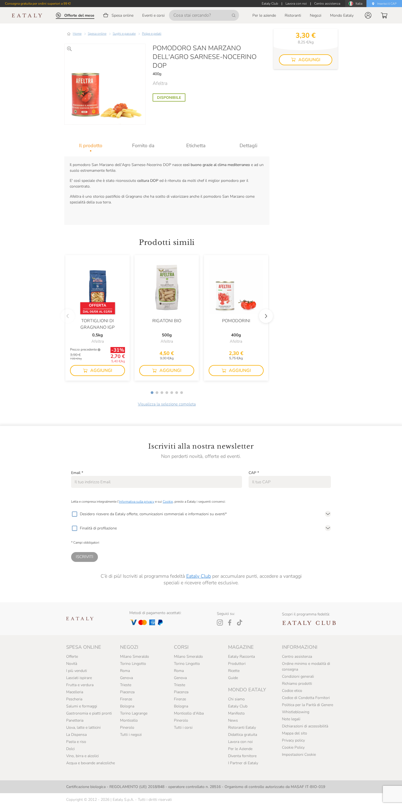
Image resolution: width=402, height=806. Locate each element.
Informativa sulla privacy (136, 501)
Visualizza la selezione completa (167, 404)
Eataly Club (198, 576)
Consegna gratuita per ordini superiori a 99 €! (38, 3)
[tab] (91, 145)
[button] (368, 15)
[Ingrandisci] (69, 49)
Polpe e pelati (151, 33)
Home (77, 33)
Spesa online (97, 33)
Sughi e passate (124, 33)
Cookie (168, 501)
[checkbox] (74, 514)
